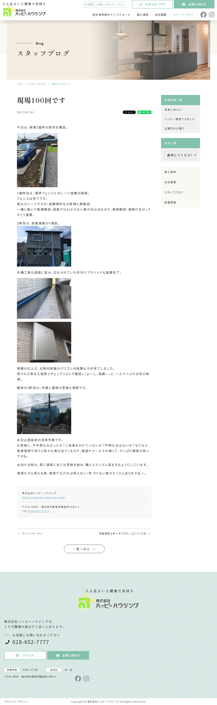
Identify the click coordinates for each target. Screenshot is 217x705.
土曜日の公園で (174, 128)
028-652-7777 (39, 511)
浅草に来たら (173, 109)
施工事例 (170, 172)
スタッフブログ (173, 192)
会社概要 (170, 182)
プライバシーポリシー (16, 701)
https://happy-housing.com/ (44, 497)
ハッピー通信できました (179, 119)
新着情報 (170, 202)
